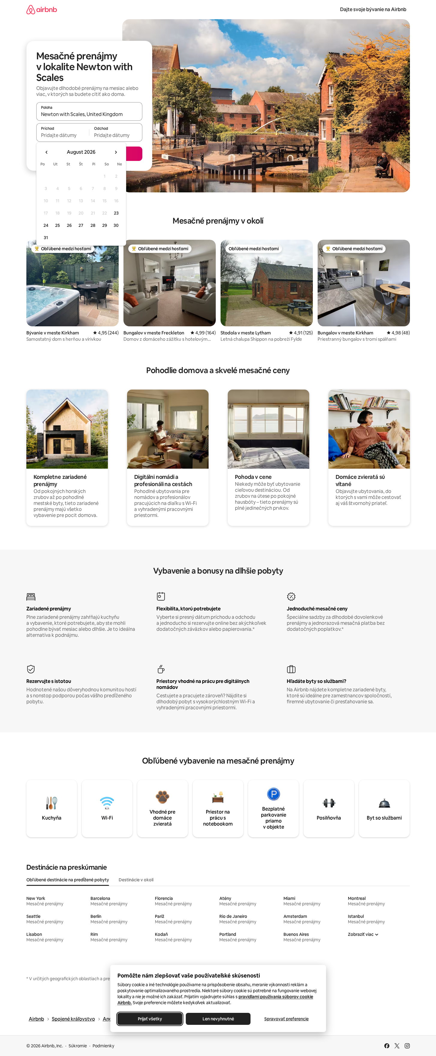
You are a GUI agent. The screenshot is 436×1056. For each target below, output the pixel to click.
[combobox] (89, 114)
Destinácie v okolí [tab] (136, 879)
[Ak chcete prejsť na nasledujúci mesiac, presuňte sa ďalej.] (115, 152)
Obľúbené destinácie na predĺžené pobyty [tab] (67, 879)
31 (46, 237)
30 (116, 225)
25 (57, 225)
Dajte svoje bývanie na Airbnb (373, 9)
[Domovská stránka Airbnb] (41, 9)
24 (45, 225)
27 (81, 225)
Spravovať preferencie (286, 1019)
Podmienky (103, 1046)
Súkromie (78, 1046)
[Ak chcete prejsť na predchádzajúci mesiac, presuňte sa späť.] (47, 152)
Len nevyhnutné (218, 1019)
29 (104, 225)
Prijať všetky (150, 1019)
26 (69, 225)
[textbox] (63, 135)
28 (92, 225)
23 (116, 213)
